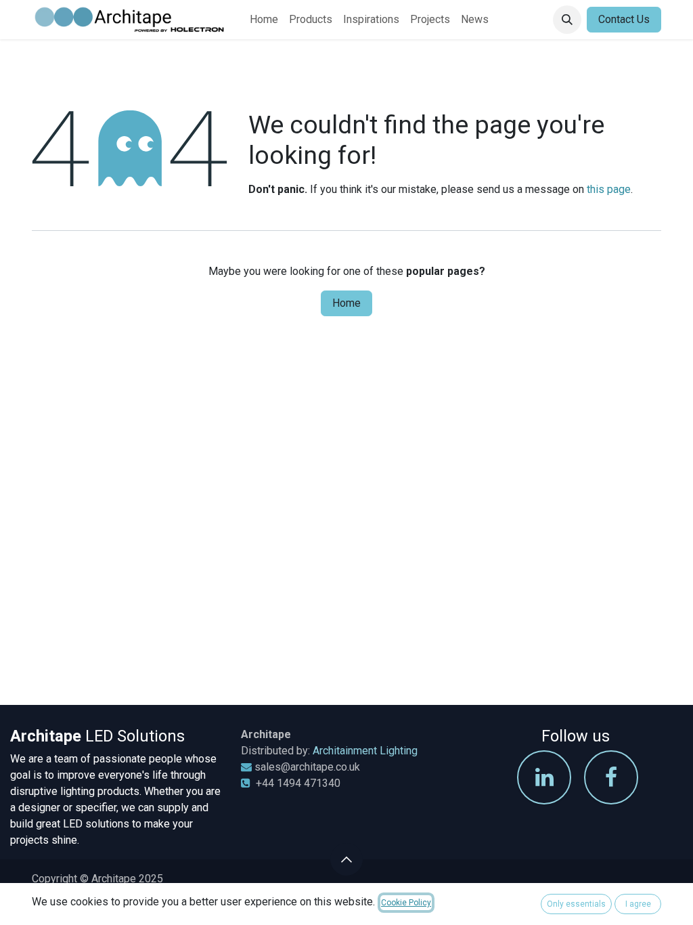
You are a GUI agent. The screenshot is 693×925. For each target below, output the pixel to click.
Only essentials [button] (576, 904)
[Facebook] (611, 777)
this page (609, 189)
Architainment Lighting (365, 750)
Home (346, 303)
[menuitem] (264, 19)
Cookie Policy (406, 902)
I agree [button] (638, 904)
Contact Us (624, 19)
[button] (567, 19)
